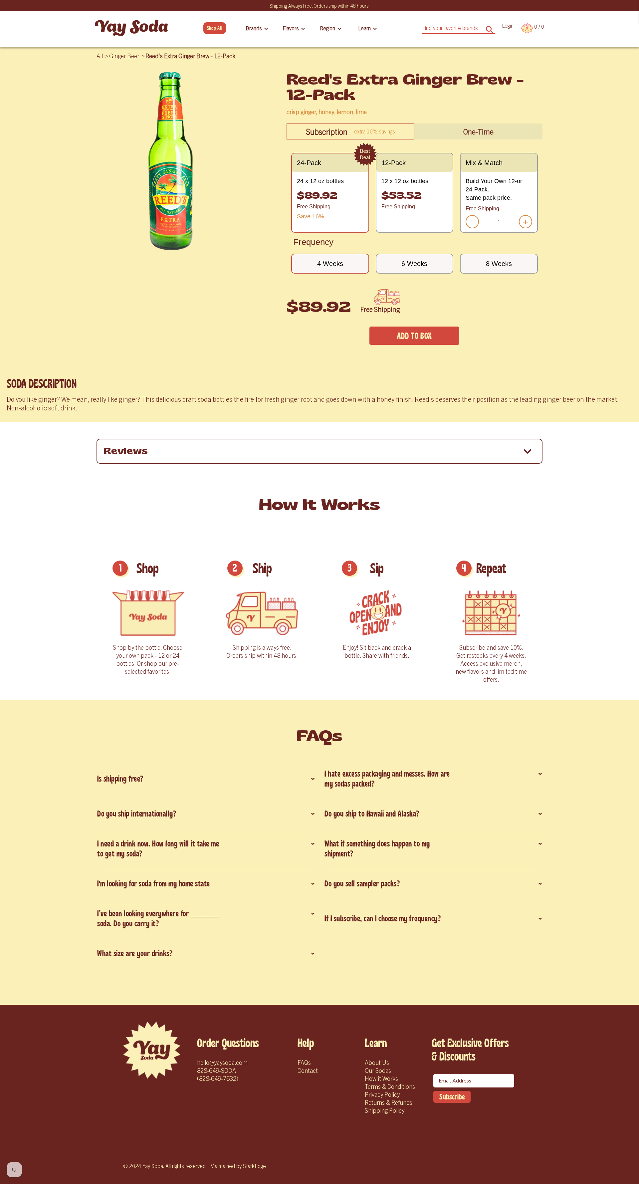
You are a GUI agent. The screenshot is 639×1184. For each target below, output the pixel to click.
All (100, 56)
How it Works (381, 1078)
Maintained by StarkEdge (238, 1165)
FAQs (304, 1062)
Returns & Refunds (388, 1102)
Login (508, 25)
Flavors (291, 28)
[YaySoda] (131, 28)
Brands (254, 28)
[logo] (151, 1050)
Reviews (126, 451)
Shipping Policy (384, 1110)
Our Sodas (378, 1070)
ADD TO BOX (414, 336)
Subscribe (452, 1096)
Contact (308, 1070)
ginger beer (124, 56)
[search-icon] (489, 27)
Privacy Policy (382, 1094)
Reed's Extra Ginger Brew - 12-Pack (190, 56)
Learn (364, 28)
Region (327, 28)
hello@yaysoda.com (222, 1062)
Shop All (215, 28)
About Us (377, 1062)
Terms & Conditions (390, 1086)
